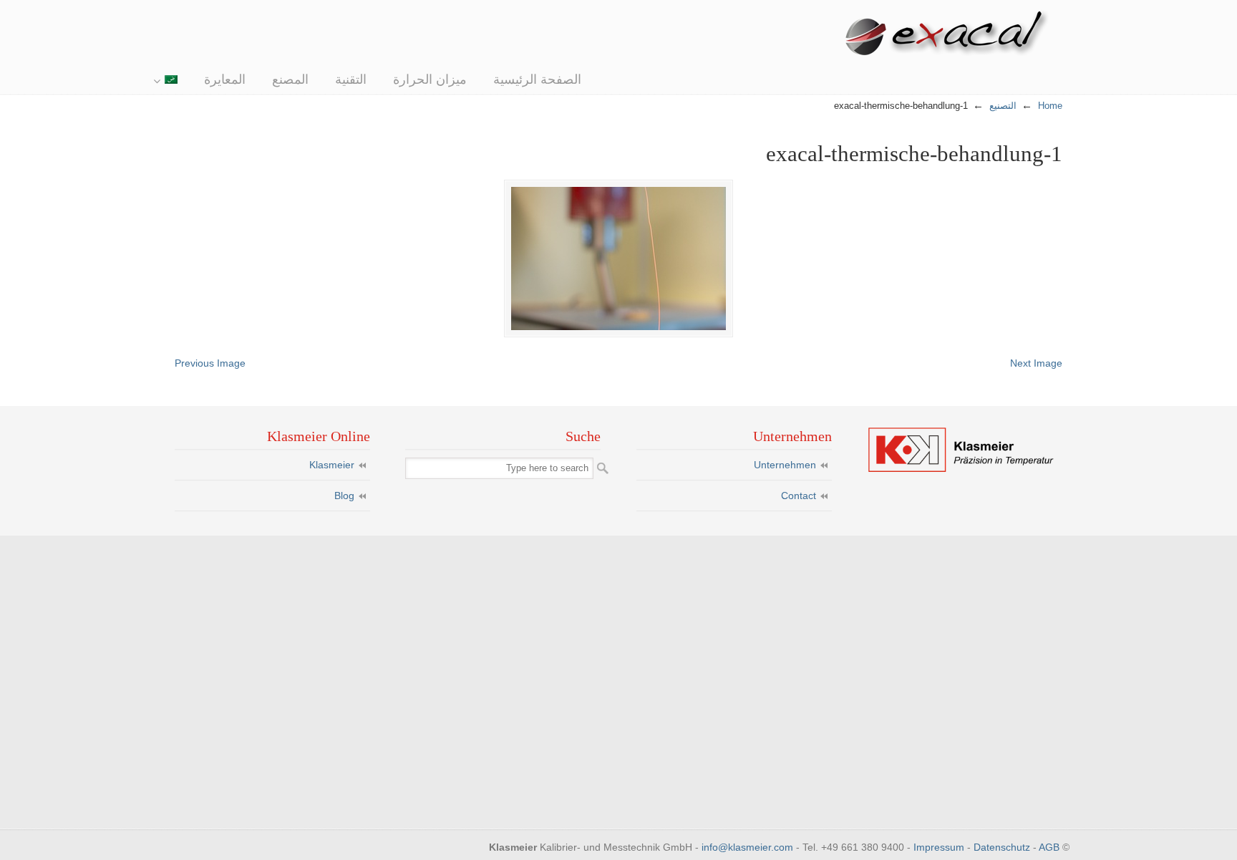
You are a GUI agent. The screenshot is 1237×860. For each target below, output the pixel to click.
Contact (798, 495)
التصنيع (1003, 106)
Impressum (938, 847)
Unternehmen (785, 464)
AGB (1049, 847)
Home (1050, 106)
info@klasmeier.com (747, 847)
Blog (344, 495)
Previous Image (210, 363)
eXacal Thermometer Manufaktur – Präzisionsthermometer (951, 35)
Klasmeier (331, 464)
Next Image (1036, 363)
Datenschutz (1002, 847)
